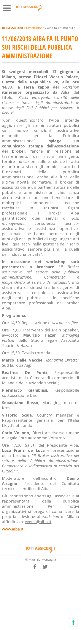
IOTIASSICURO (12, 28)
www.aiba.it (13, 529)
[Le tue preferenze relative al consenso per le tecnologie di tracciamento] (73, 622)
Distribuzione (35, 28)
